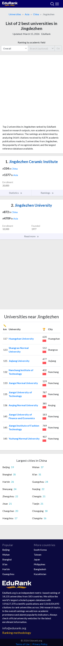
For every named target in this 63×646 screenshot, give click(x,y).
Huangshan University (21, 338)
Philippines (39, 564)
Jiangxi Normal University (23, 383)
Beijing (6, 549)
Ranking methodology (16, 632)
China (36, 14)
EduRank (46, 33)
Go (58, 48)
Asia (27, 14)
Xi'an (4, 564)
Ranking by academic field (31, 42)
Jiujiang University (19, 360)
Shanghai (7, 559)
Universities (15, 14)
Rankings (46, 192)
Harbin (6, 569)
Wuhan (6, 554)
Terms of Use (23, 644)
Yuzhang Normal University (24, 438)
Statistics (14, 192)
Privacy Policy (39, 644)
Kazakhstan (40, 574)
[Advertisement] (31, 91)
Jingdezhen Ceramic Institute (31, 161)
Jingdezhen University (31, 205)
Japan (37, 559)
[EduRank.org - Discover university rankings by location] (10, 3)
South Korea (40, 549)
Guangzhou (8, 574)
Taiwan (37, 554)
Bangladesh (40, 569)
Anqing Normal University (23, 405)
